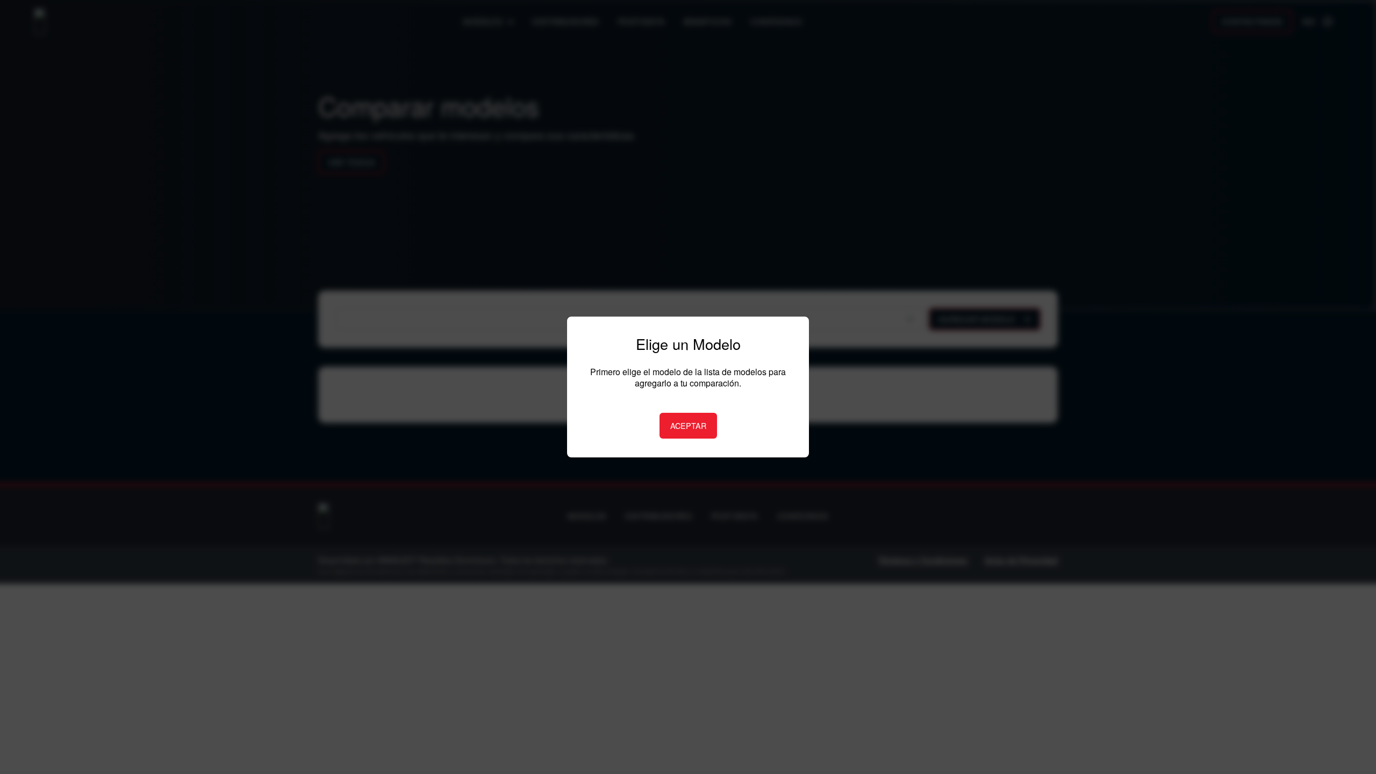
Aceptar (688, 425)
